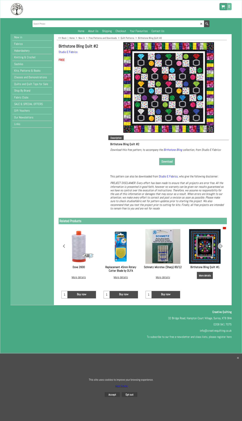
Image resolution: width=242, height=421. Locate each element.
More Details (121, 386)
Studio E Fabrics (68, 52)
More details (79, 277)
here (229, 337)
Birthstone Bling (173, 150)
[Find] (206, 23)
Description (116, 138)
